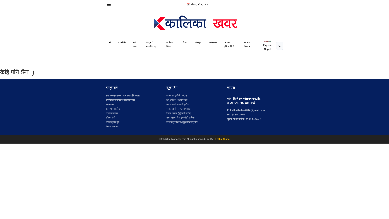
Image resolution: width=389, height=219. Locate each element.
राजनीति (122, 42)
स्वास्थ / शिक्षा (247, 44)
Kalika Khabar (222, 139)
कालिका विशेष (169, 44)
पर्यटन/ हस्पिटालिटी (229, 44)
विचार (185, 42)
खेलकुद (198, 42)
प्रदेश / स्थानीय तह (151, 44)
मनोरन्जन (213, 42)
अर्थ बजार (135, 44)
